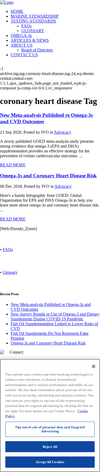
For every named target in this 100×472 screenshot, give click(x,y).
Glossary (10, 272)
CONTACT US (24, 55)
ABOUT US (22, 45)
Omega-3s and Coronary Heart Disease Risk (48, 175)
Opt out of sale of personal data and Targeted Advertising (50, 429)
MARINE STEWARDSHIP (35, 16)
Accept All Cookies (50, 462)
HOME (17, 11)
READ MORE (13, 165)
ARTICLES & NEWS (30, 40)
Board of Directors (37, 50)
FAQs (26, 26)
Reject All (50, 447)
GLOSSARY (32, 30)
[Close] (93, 366)
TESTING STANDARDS (33, 21)
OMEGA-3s (21, 35)
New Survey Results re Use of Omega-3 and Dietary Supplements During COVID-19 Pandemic (55, 316)
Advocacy (62, 132)
